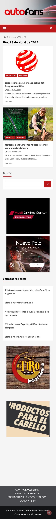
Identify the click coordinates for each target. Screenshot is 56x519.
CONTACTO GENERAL (26, 489)
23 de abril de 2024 (14, 90)
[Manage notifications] (49, 512)
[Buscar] (47, 184)
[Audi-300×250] (28, 215)
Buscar (7, 173)
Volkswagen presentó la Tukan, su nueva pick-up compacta (27, 313)
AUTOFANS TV (28, 500)
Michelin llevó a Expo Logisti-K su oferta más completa (26, 326)
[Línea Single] (28, 418)
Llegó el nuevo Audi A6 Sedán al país (22, 336)
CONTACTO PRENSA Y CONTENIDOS (26, 497)
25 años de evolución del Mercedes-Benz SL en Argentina (27, 292)
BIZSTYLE (9, 137)
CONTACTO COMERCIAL (27, 493)
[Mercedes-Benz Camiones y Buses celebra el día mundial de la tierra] (28, 124)
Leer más (8, 102)
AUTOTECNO (11, 75)
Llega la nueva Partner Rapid (19, 302)
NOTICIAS (23, 75)
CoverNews (20, 514)
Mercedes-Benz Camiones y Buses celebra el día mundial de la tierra (26, 146)
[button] (6, 28)
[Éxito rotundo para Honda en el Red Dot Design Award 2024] (28, 62)
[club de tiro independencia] (28, 367)
